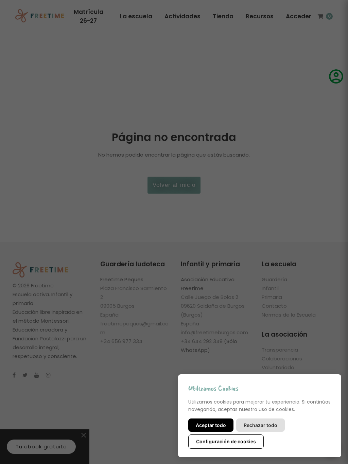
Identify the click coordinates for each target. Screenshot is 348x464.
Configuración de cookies (226, 441)
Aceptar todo (211, 425)
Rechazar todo (260, 425)
